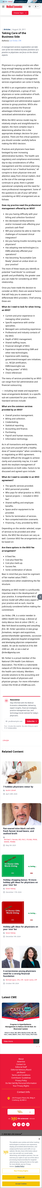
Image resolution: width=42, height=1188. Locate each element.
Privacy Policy (21, 1080)
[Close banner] (39, 2)
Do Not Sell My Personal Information (21, 1083)
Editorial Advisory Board (21, 1069)
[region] (21, 1162)
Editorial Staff (21, 1067)
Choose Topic (19, 13)
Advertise (21, 1061)
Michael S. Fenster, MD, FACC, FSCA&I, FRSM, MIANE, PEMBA (20, 840)
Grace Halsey (10, 888)
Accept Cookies (21, 1184)
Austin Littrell (11, 790)
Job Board (21, 1072)
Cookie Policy (19, 1166)
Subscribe (30, 721)
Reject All (21, 1177)
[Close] (39, 1138)
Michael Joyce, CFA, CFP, (14, 980)
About (21, 1059)
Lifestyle (6, 740)
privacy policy (12, 728)
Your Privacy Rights (21, 1086)
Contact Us (21, 1064)
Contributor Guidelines (21, 1078)
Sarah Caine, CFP (30, 980)
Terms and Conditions (21, 1075)
